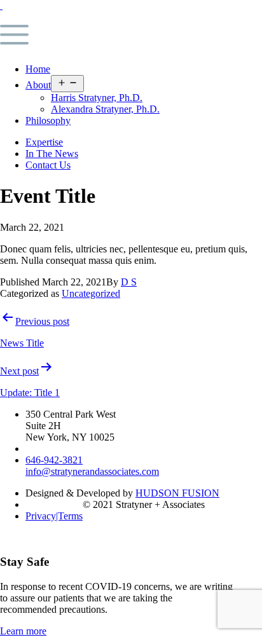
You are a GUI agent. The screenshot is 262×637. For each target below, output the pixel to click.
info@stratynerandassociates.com (92, 471)
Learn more (23, 631)
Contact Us (48, 165)
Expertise (44, 142)
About (38, 84)
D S (129, 282)
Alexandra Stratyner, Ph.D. (105, 109)
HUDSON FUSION (177, 493)
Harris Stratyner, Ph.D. (96, 97)
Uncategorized (91, 293)
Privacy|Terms (54, 515)
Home (37, 69)
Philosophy (48, 120)
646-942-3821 (54, 460)
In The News (51, 153)
